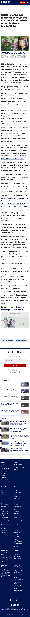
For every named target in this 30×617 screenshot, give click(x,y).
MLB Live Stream (18, 574)
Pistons (15, 515)
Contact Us (16, 529)
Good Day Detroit (5, 506)
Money (16, 551)
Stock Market (17, 556)
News (3, 462)
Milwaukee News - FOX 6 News (5, 572)
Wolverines (16, 511)
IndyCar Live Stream (19, 579)
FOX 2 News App (18, 532)
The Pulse (3, 466)
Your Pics (4, 487)
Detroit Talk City (5, 468)
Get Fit (3, 515)
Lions (15, 510)
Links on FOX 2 (5, 521)
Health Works (4, 511)
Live (15, 462)
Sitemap (16, 546)
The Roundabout (5, 472)
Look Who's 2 (4, 496)
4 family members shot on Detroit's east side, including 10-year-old (9, 383)
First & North (17, 508)
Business (3, 477)
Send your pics (4, 489)
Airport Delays (17, 496)
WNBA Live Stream (18, 590)
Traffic (15, 494)
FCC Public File (17, 538)
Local (2, 464)
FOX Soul (16, 469)
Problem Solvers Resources (18, 544)
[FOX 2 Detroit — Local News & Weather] (5, 2)
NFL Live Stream (18, 569)
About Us (17, 525)
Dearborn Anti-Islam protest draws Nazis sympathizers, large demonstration (18, 423)
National (3, 475)
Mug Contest (4, 510)
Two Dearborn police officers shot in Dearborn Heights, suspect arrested (10, 410)
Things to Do (4, 479)
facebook (10, 600)
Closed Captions (18, 541)
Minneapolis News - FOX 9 (6, 576)
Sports (16, 504)
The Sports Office (18, 506)
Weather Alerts (17, 492)
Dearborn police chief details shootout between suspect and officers (10, 390)
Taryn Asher (5, 29)
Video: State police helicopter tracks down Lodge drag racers (10, 404)
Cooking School (5, 513)
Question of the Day (5, 491)
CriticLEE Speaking (5, 529)
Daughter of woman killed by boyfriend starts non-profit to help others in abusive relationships (14, 53)
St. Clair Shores (11, 31)
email (19, 600)
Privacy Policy (16, 372)
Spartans (16, 513)
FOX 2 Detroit (4, 31)
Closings (16, 489)
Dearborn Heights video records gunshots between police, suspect (9, 397)
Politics (3, 483)
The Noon (3, 508)
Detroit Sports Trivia (6, 494)
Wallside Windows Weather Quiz (5, 553)
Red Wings (16, 519)
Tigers (15, 517)
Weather (17, 487)
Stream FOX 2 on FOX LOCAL (18, 465)
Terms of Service (16, 374)
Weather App (17, 491)
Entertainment (6, 525)
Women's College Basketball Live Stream (18, 587)
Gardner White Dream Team (4, 556)
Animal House (17, 500)
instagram (16, 600)
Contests (3, 532)
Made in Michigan (5, 470)
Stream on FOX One (17, 566)
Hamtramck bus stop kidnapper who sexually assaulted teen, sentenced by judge (19, 430)
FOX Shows (4, 527)
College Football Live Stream (18, 571)
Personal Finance (18, 553)
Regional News (4, 566)
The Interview (4, 473)
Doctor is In (4, 519)
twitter (13, 600)
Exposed (3, 561)
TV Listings (4, 530)
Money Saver (4, 517)
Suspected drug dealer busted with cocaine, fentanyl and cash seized (19, 436)
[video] (25, 384)
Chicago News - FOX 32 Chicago (5, 569)
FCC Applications (18, 540)
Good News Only (21, 340)
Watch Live (22, 2)
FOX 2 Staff (16, 527)
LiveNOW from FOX (19, 467)
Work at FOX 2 (17, 530)
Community (17, 536)
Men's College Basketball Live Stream (17, 582)
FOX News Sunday (5, 481)
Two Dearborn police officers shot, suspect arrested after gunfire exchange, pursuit (18, 443)
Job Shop (16, 534)
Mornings (4, 504)
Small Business (17, 558)
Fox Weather (17, 498)
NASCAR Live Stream (17, 576)
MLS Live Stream (18, 592)
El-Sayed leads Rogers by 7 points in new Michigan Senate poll (19, 450)
